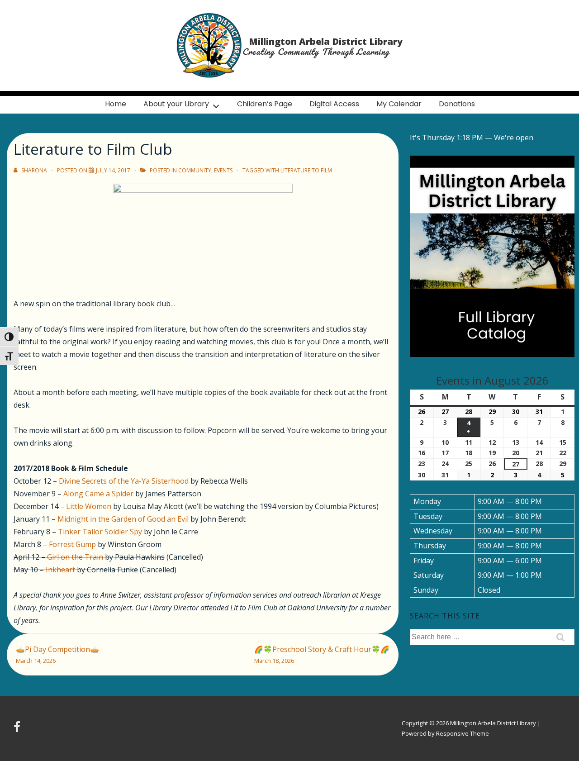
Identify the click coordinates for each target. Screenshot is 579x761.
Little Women (88, 506)
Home (115, 104)
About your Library (176, 104)
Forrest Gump (72, 544)
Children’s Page (264, 104)
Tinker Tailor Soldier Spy (100, 532)
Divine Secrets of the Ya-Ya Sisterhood (124, 481)
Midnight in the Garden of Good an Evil (123, 519)
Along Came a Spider (98, 494)
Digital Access (334, 104)
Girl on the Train (75, 557)
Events (223, 170)
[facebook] (18, 730)
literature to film (306, 170)
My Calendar (399, 104)
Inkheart (60, 570)
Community (194, 170)
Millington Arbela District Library (326, 41)
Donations (457, 104)
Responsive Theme (462, 733)
